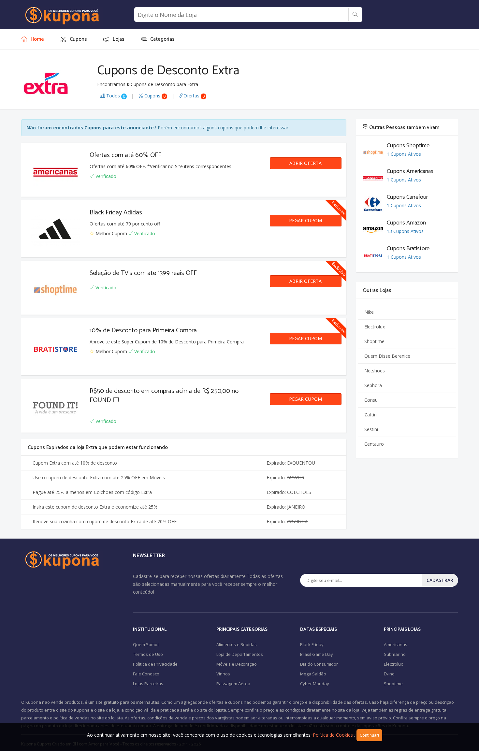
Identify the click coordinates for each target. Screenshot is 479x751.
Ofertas (194, 96)
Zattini (371, 415)
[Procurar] (355, 14)
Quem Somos (146, 644)
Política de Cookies (333, 735)
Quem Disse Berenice (387, 356)
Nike (369, 312)
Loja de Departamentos (239, 654)
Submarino (395, 654)
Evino (389, 674)
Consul (371, 400)
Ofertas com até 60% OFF (125, 155)
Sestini (371, 429)
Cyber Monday (314, 683)
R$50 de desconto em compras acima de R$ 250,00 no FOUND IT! (164, 396)
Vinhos (223, 674)
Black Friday (312, 644)
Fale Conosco (146, 674)
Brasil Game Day (316, 654)
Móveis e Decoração (236, 664)
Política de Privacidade (155, 664)
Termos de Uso (148, 654)
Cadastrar (440, 580)
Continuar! (369, 735)
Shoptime (374, 341)
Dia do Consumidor (319, 664)
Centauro (374, 444)
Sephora (373, 385)
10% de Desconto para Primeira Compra (143, 330)
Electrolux (374, 327)
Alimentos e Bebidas (236, 644)
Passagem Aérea (233, 683)
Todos (115, 96)
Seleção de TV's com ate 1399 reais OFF (143, 273)
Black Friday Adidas (116, 212)
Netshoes (374, 371)
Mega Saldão (313, 674)
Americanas (395, 644)
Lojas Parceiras (148, 683)
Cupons (154, 96)
